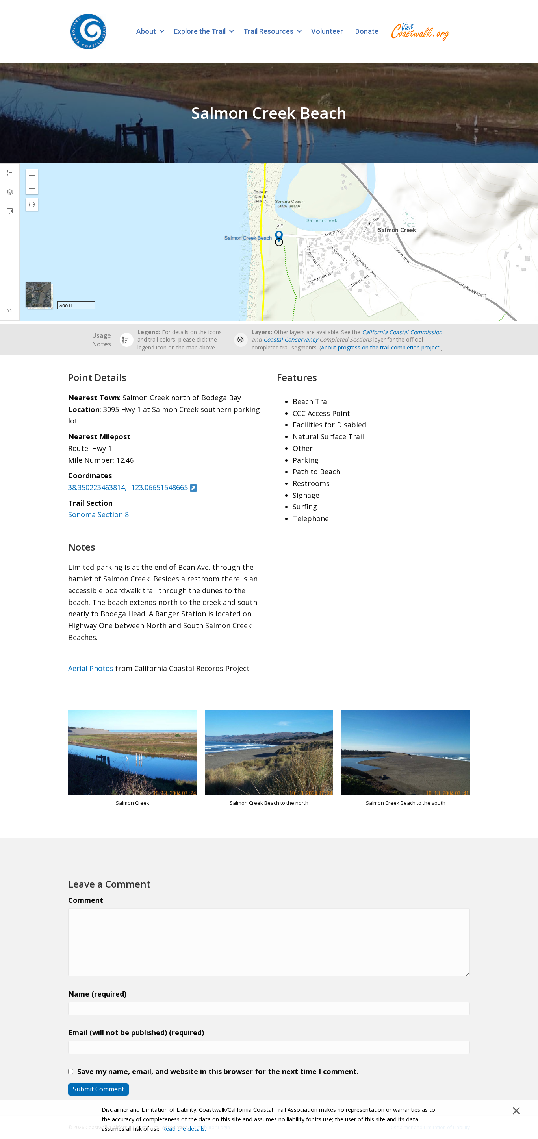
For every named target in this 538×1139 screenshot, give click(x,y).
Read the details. (184, 1128)
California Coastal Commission (402, 332)
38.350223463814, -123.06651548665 (128, 487)
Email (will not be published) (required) (136, 1032)
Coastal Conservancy (290, 339)
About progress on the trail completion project (380, 347)
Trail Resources (268, 31)
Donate (366, 31)
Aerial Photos (90, 668)
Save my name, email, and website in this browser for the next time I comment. (218, 1071)
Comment (85, 900)
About (146, 31)
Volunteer (327, 31)
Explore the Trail (200, 31)
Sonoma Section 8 (98, 514)
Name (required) (97, 993)
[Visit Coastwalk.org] (420, 31)
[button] (161, 31)
